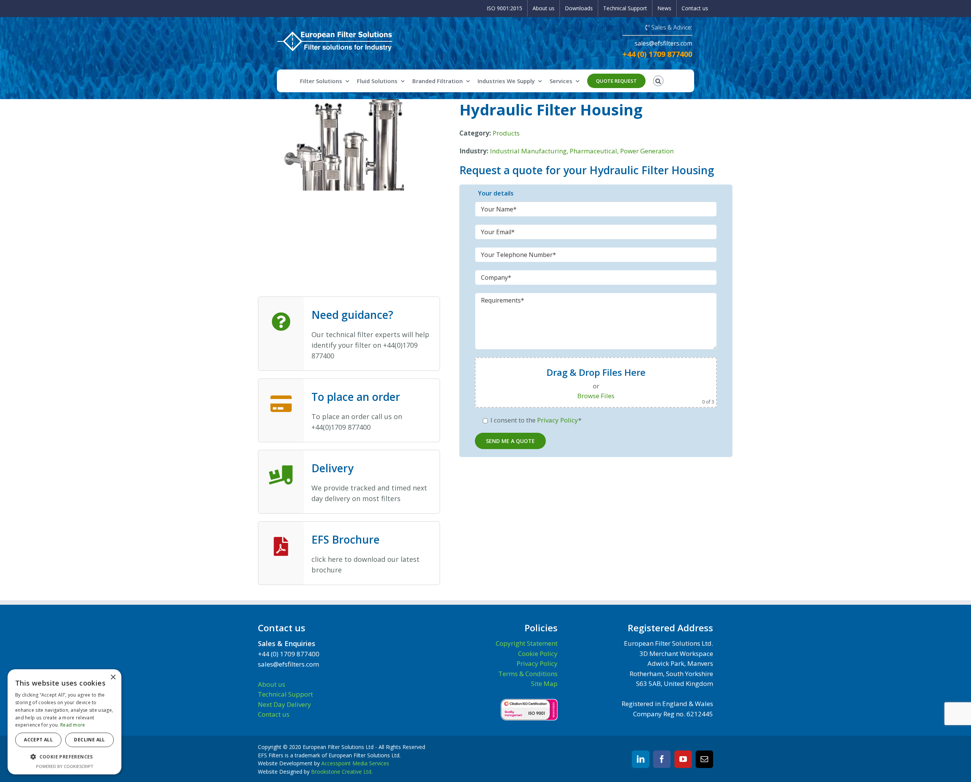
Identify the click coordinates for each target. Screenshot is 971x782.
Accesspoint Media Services (355, 763)
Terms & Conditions (528, 673)
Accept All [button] (38, 739)
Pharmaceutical (593, 151)
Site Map (544, 683)
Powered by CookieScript (64, 766)
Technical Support (285, 694)
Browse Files (595, 395)
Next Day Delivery (284, 704)
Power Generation (647, 151)
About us (271, 684)
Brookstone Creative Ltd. (341, 771)
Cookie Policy (538, 653)
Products (506, 133)
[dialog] (64, 721)
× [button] (113, 677)
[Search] (658, 80)
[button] (64, 757)
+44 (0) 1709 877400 (657, 54)
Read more (72, 725)
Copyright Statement (527, 643)
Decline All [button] (89, 739)
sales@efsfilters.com (663, 43)
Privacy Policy (557, 420)
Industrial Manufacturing (528, 151)
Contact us (273, 714)
